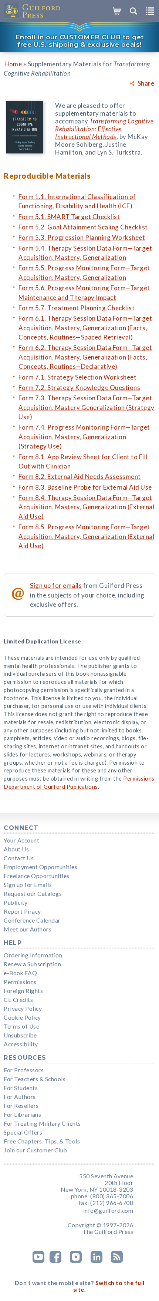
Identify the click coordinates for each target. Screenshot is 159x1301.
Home (13, 64)
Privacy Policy (23, 1008)
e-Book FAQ (20, 973)
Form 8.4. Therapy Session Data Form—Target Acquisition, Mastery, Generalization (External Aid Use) (86, 507)
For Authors (20, 1096)
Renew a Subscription (32, 964)
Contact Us (19, 858)
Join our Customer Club (35, 1150)
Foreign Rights (23, 990)
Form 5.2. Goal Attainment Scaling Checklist (83, 227)
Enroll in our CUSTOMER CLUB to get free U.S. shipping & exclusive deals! (80, 40)
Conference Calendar (32, 920)
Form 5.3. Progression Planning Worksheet (81, 237)
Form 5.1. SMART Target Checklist (69, 217)
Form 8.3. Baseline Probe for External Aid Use (85, 487)
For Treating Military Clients (42, 1123)
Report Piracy (22, 911)
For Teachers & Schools (34, 1079)
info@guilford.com (108, 1210)
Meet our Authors (27, 929)
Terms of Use (21, 1026)
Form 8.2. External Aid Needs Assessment (79, 476)
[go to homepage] (32, 11)
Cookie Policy (22, 1017)
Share (146, 83)
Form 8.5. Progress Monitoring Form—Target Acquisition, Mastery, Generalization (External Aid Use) (86, 536)
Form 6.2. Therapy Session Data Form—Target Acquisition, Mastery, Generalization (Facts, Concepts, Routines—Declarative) (85, 357)
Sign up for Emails (28, 884)
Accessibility (21, 1044)
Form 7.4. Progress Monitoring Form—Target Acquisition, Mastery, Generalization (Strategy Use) (84, 436)
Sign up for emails (56, 585)
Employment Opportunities (40, 867)
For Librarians (22, 1114)
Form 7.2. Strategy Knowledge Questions (79, 387)
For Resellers (21, 1105)
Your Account (21, 840)
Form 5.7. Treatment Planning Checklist (76, 308)
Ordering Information (33, 955)
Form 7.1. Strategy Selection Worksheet (77, 377)
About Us (16, 849)
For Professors (24, 1070)
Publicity (16, 902)
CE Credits (18, 999)
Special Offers (23, 1132)
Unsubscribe (20, 1035)
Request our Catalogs (33, 893)
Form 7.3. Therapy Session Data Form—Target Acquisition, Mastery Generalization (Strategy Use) (86, 407)
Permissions (20, 982)
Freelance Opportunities (37, 876)
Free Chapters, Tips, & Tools (42, 1141)
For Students (21, 1088)
